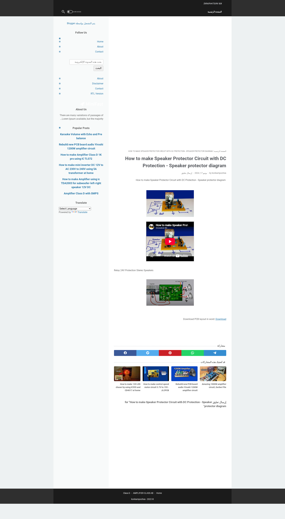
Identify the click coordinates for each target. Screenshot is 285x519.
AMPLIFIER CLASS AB (143, 493)
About (100, 46)
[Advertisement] (170, 83)
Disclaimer (97, 83)
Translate (82, 212)
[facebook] (125, 353)
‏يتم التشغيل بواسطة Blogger (81, 23)
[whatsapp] (192, 353)
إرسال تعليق (186, 173)
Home (100, 41)
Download (221, 319)
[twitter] (147, 353)
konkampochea (138, 499)
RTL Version (97, 93)
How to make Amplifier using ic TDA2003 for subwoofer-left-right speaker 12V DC (81, 183)
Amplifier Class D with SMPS (81, 193)
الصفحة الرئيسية (215, 12)
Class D (126, 493)
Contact (99, 51)
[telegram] (215, 353)
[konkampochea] (214, 3)
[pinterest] (170, 353)
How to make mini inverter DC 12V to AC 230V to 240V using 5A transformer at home (81, 168)
